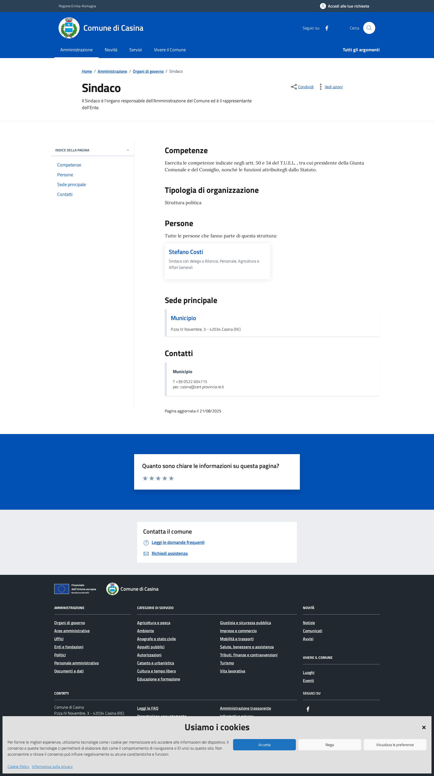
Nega (329, 745)
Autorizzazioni (149, 655)
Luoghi (308, 672)
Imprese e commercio (238, 631)
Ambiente (145, 631)
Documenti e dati (69, 671)
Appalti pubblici (151, 647)
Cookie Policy (18, 766)
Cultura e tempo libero (156, 671)
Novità (111, 49)
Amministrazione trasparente (245, 708)
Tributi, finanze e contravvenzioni (249, 655)
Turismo (227, 663)
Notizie (309, 623)
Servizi (135, 49)
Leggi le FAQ (147, 708)
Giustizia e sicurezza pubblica (245, 623)
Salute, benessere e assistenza (247, 647)
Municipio (183, 317)
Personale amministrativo (76, 663)
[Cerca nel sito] (369, 28)
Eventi (308, 680)
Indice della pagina (72, 150)
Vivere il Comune (170, 49)
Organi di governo (69, 623)
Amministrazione (76, 49)
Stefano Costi (186, 251)
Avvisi (308, 639)
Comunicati (312, 631)
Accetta (264, 745)
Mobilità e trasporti (237, 639)
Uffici (59, 639)
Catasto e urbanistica (155, 663)
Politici (60, 655)
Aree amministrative (72, 631)
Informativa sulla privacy (52, 766)
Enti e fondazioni (68, 647)
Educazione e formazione (158, 679)
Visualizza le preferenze (395, 745)
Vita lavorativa (232, 671)
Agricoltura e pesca (153, 623)
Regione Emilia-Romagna (77, 6)
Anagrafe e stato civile (156, 639)
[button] (423, 726)
